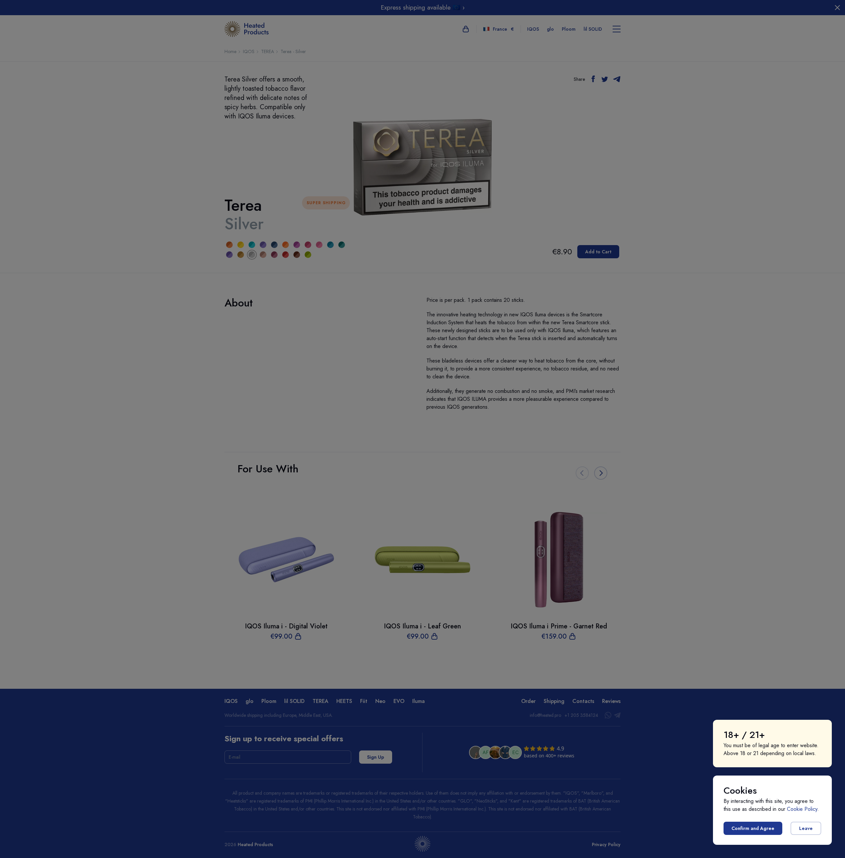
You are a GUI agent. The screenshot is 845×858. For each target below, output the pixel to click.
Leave (806, 828)
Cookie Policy (802, 809)
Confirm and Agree (752, 828)
